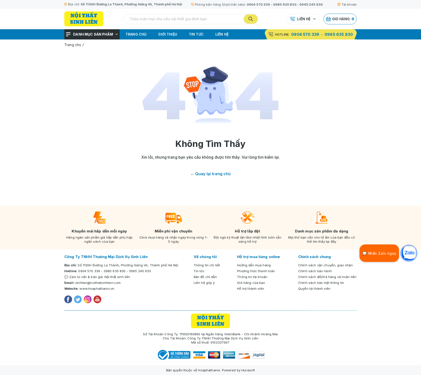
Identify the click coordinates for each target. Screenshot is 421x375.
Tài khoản (349, 4)
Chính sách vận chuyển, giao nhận (325, 265)
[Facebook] (68, 300)
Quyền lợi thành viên (314, 288)
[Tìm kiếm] (250, 19)
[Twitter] (78, 300)
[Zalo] (409, 253)
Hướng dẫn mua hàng (254, 265)
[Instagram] (88, 300)
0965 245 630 (311, 4)
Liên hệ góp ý (204, 283)
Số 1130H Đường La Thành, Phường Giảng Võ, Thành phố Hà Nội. (128, 265)
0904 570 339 (258, 4)
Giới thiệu (167, 34)
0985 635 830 (285, 4)
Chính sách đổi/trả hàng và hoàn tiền (327, 277)
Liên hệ (303, 19)
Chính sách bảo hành (315, 271)
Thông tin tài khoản (252, 277)
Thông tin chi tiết (207, 265)
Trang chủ (135, 34)
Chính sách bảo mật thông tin (321, 283)
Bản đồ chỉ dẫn (205, 277)
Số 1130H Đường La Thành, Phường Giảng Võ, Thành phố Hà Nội (131, 4)
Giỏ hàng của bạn (251, 283)
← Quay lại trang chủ (210, 173)
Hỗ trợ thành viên (250, 288)
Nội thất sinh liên (117, 277)
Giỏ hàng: (343, 19)
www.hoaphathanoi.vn (96, 288)
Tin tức (196, 34)
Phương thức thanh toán (256, 271)
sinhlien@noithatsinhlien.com (98, 283)
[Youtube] (97, 300)
